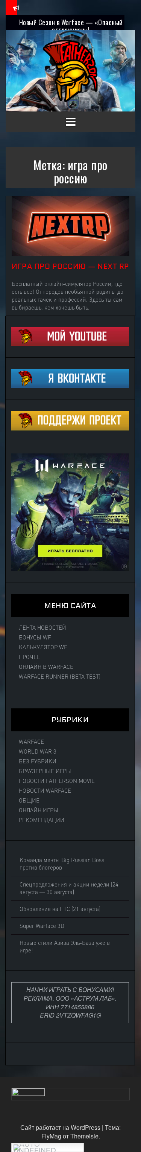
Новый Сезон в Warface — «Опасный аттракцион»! (71, 26)
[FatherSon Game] (70, 70)
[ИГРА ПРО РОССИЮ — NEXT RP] (70, 225)
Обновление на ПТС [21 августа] (60, 909)
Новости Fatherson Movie (57, 781)
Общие (29, 800)
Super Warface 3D (42, 926)
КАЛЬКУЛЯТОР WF (43, 647)
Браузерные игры (45, 771)
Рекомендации (41, 820)
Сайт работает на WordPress (61, 1127)
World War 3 (37, 751)
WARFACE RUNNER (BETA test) (59, 676)
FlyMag (51, 1136)
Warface (31, 742)
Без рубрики (37, 761)
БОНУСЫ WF (35, 637)
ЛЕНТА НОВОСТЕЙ (42, 627)
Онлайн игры (38, 810)
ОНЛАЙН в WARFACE (46, 667)
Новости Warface (45, 790)
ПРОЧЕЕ (29, 657)
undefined (35, 1149)
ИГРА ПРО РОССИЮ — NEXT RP (70, 266)
